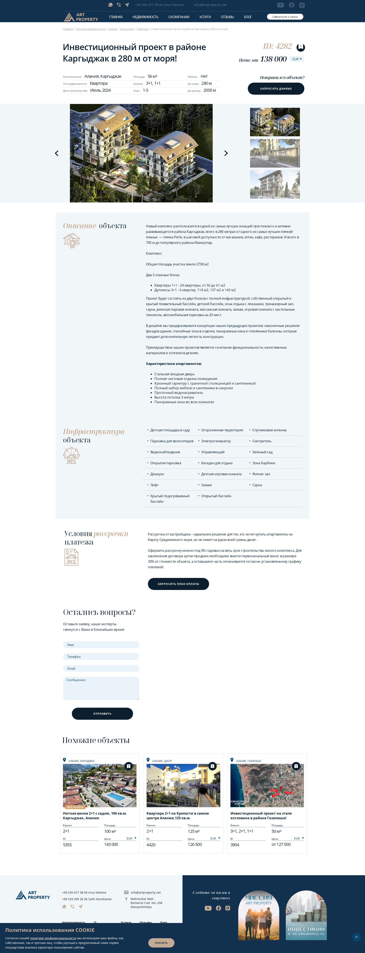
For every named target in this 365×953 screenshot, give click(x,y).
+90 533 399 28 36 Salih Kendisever (87, 899)
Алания (113, 29)
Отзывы (227, 17)
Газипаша (254, 761)
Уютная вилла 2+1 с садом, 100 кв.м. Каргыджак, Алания (95, 815)
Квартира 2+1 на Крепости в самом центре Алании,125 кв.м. (178, 815)
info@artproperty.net (210, 5)
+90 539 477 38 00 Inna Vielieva (159, 5)
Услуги (205, 17)
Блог (248, 17)
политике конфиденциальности (53, 938)
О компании (178, 17)
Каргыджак (127, 29)
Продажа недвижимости (91, 29)
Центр (168, 761)
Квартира (142, 29)
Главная (115, 17)
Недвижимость (74, 922)
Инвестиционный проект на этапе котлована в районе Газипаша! (261, 815)
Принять (161, 943)
